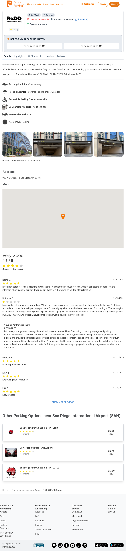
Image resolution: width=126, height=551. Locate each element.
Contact (59, 4)
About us (39, 512)
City (39, 4)
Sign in (103, 4)
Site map (39, 520)
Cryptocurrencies (80, 520)
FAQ (37, 516)
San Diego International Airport (26, 490)
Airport (3, 512)
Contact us (77, 512)
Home (5, 490)
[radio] (4, 265)
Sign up (114, 4)
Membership (78, 516)
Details (7, 56)
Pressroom (77, 529)
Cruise (46, 4)
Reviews (61, 56)
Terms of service (43, 529)
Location (49, 56)
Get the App (88, 4)
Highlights (19, 56)
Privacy (38, 525)
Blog (52, 4)
